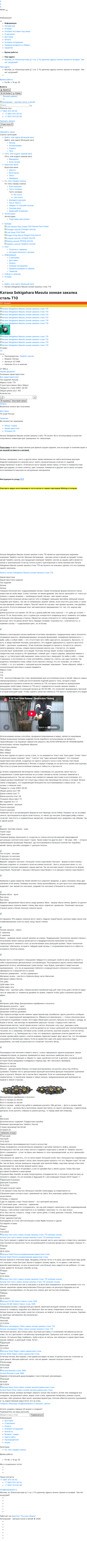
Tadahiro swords (27, 356)
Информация (10, 255)
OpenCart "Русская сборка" (23, 1516)
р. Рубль (17, 93)
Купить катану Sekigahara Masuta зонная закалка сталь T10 (26, 572)
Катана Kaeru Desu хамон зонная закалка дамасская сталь (26, 1390)
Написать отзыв (8, 1133)
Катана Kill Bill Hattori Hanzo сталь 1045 (17, 1304)
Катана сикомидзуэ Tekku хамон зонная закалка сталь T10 (26, 1329)
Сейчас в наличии (13, 274)
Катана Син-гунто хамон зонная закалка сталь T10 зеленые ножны (30, 1237)
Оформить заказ (7, 132)
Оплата (8, 39)
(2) (1, 350)
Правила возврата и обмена (17, 45)
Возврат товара (12, 1434)
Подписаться (37, 1415)
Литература (10, 26)
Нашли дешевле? (7, 371)
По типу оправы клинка (15, 1450)
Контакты (9, 1431)
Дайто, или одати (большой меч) (19, 284)
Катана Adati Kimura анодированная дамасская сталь (24, 1257)
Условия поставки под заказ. (18, 31)
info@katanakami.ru (8, 1490)
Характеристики (12, 428)
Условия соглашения (14, 42)
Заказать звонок (7, 121)
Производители (12, 1440)
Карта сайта (10, 1437)
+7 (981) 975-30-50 (13, 114)
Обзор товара (11, 425)
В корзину (5, 401)
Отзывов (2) (10, 431)
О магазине (10, 34)
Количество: (5, 393)
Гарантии (9, 48)
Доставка (9, 37)
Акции (7, 1442)
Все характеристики (9, 377)
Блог (7, 247)
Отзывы (8, 28)
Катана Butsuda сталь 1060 (12, 1373)
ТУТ (22, 479)
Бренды (8, 224)
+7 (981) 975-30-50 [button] (8, 1480)
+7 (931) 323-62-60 (13, 116)
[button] (5, 67)
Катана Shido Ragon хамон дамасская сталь (20, 1354)
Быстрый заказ (19, 401)
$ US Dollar (6, 93)
